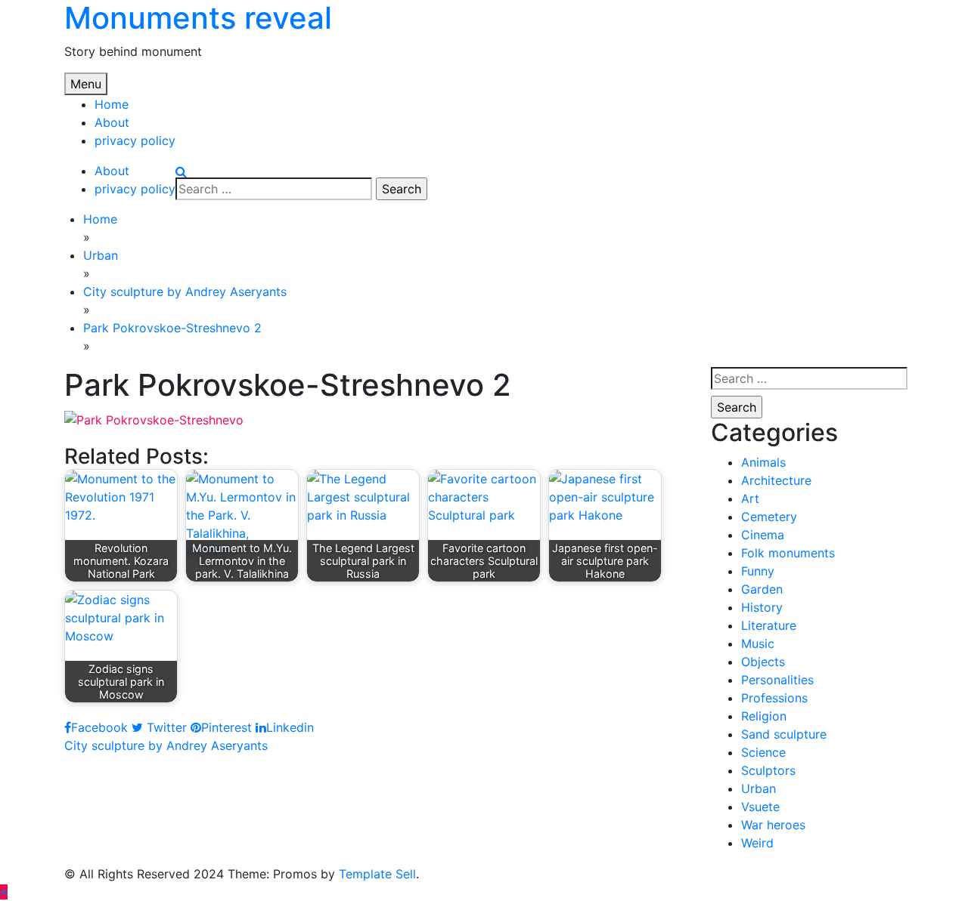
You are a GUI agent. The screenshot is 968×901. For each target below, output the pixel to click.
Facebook (99, 727)
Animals (763, 462)
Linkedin (290, 727)
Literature (768, 625)
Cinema (762, 534)
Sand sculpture (784, 734)
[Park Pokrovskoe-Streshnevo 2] (154, 418)
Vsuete (760, 806)
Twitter (165, 727)
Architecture (776, 480)
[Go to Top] (4, 891)
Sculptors (768, 770)
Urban (758, 788)
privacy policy (135, 140)
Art (750, 498)
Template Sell (377, 873)
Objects (763, 661)
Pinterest (226, 727)
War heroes (773, 824)
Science (763, 752)
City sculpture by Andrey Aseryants (166, 745)
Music (757, 643)
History (762, 607)
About (112, 122)
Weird (757, 842)
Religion (763, 716)
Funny (757, 571)
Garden (762, 589)
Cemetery (769, 516)
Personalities (777, 679)
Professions (774, 697)
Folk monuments (788, 552)
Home (112, 104)
